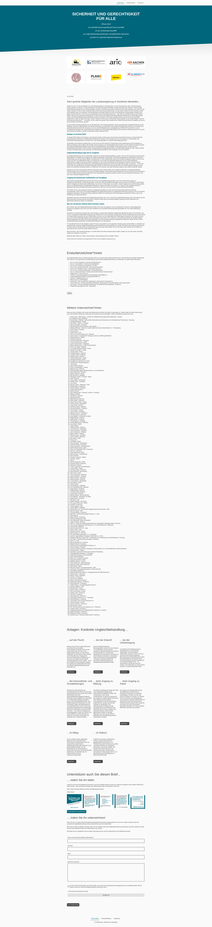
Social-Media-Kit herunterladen (77, 811)
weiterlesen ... (72, 672)
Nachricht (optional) (73, 862)
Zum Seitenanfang (73, 905)
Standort (70, 845)
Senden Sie (106, 895)
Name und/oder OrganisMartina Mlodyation (81, 837)
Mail (69, 854)
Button (70, 293)
